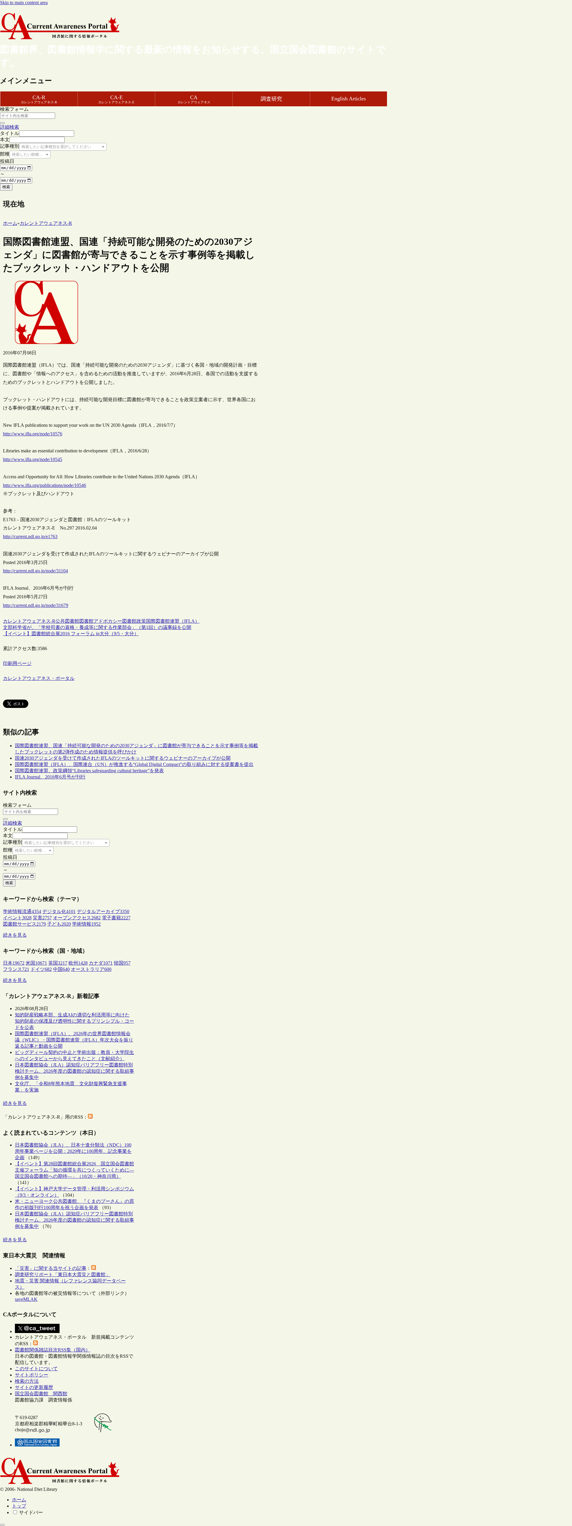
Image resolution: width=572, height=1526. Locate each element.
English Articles (348, 99)
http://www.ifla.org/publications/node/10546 (44, 485)
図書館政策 (134, 621)
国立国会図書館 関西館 (41, 1393)
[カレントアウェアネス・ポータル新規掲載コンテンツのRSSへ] (35, 1343)
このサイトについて (36, 1368)
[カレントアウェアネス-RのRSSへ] (90, 1116)
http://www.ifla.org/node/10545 (32, 459)
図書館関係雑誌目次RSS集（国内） (52, 1349)
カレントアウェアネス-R (29, 621)
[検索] (2, 123)
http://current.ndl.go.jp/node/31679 (35, 605)
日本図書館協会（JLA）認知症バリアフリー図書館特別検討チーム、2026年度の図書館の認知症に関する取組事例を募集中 (74, 1071)
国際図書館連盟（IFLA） (173, 621)
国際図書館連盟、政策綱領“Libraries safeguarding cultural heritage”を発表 (89, 770)
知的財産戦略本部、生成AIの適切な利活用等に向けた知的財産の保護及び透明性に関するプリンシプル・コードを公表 (74, 1021)
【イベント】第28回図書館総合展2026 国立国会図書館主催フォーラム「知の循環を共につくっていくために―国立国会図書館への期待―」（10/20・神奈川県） (74, 1170)
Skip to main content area (24, 2)
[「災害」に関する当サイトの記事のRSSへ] (93, 1268)
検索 (6, 187)
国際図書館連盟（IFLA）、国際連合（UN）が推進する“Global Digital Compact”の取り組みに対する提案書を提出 (134, 764)
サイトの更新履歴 (34, 1387)
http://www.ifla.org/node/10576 (32, 433)
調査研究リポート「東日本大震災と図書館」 (62, 1274)
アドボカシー (108, 621)
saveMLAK (26, 1299)
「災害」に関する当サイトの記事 (50, 1268)
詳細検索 (9, 127)
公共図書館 (67, 621)
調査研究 (271, 99)
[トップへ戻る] (2, 1525)
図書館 (86, 621)
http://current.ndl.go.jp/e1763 (30, 536)
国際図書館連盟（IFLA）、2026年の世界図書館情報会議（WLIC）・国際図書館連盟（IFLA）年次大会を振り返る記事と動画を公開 (74, 1040)
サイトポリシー (31, 1374)
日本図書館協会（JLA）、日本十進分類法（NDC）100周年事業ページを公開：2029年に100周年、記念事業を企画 (73, 1151)
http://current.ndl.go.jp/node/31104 (35, 570)
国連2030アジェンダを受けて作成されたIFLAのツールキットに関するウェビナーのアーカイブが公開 (123, 758)
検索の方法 (27, 1381)
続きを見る (15, 935)
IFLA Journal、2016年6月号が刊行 (50, 776)
